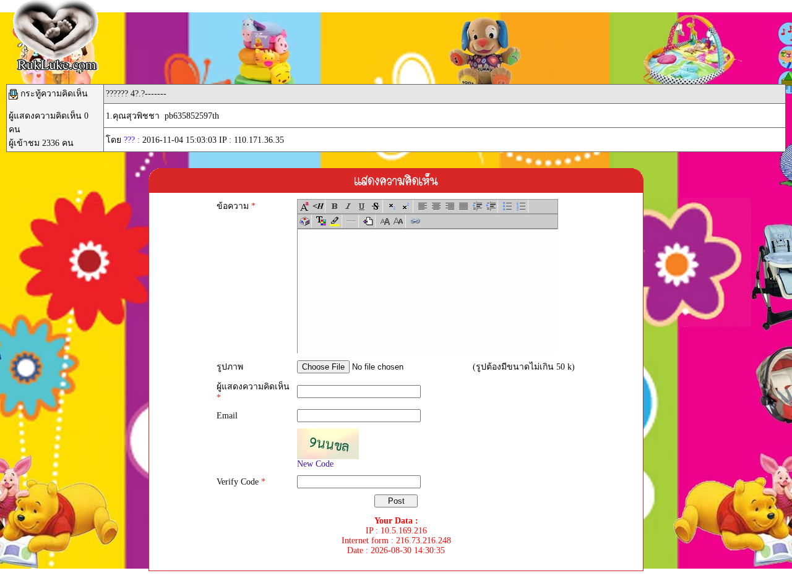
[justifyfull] (463, 206)
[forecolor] (321, 221)
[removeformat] (368, 221)
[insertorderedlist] (521, 206)
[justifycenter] (436, 206)
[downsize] (398, 221)
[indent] (477, 206)
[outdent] (490, 206)
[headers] (318, 206)
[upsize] (385, 221)
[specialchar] (304, 221)
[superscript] (406, 206)
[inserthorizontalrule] (351, 221)
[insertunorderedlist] (507, 206)
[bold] (335, 206)
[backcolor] (335, 221)
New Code (315, 464)
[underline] (362, 206)
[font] (304, 206)
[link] (415, 221)
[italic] (348, 206)
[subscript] (392, 206)
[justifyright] (450, 206)
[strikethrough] (375, 206)
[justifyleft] (422, 206)
